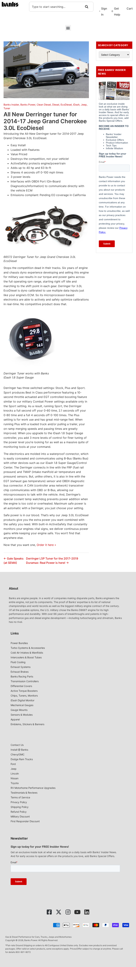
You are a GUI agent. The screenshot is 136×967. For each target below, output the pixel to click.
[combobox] (61, 7)
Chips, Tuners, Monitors (24, 695)
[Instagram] (68, 912)
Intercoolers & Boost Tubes (26, 657)
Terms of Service (20, 797)
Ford (13, 763)
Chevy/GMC (17, 754)
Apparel (15, 719)
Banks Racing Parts (22, 676)
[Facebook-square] (49, 912)
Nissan (14, 778)
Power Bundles (19, 643)
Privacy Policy (19, 802)
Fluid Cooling (18, 662)
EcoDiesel (66, 104)
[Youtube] (77, 912)
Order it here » (46, 545)
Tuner (7, 108)
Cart (130, 8)
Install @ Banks (19, 749)
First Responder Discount (25, 821)
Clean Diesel (44, 104)
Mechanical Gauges (22, 705)
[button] (68, 28)
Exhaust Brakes (20, 671)
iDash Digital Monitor (22, 700)
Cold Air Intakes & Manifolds (27, 652)
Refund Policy (19, 811)
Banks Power (27, 104)
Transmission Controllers (25, 681)
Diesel (55, 104)
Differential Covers (21, 686)
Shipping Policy (20, 806)
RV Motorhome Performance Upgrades (33, 787)
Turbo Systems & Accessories (28, 647)
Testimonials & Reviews (24, 792)
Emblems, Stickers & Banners (27, 724)
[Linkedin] (87, 912)
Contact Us (17, 744)
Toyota (15, 783)
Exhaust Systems (20, 666)
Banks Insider (11, 104)
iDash (76, 104)
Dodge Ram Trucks (22, 759)
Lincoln (15, 773)
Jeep (84, 104)
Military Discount (20, 816)
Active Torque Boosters (24, 690)
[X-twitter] (58, 912)
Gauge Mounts (19, 709)
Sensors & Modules (22, 714)
